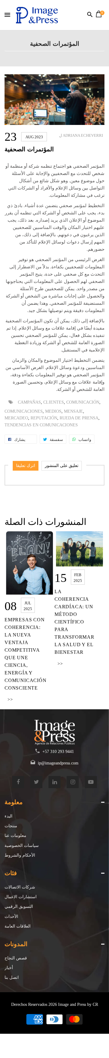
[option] (29, 617)
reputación (44, 418)
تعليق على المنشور (61, 465)
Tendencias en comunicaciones (41, 425)
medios (53, 411)
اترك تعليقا (25, 465)
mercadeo (16, 418)
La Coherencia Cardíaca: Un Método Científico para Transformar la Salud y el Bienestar (74, 622)
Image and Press (72, 1004)
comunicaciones (24, 411)
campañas (29, 402)
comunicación (82, 402)
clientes (53, 402)
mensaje (73, 411)
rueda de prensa (79, 418)
